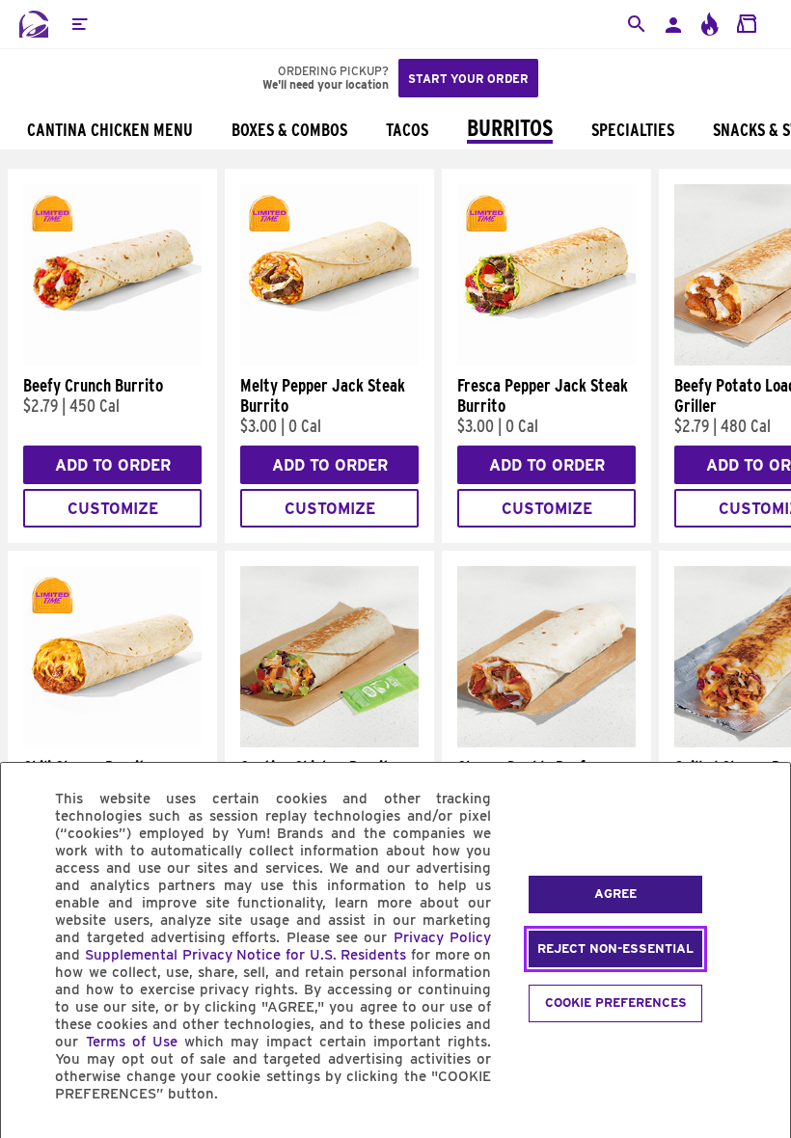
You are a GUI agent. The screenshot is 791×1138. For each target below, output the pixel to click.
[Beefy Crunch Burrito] (112, 360)
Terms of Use (131, 1041)
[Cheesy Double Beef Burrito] (546, 742)
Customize (113, 509)
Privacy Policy (442, 937)
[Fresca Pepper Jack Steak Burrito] (546, 360)
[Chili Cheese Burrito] (112, 742)
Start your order (468, 78)
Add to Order (113, 465)
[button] (79, 24)
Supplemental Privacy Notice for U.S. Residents (245, 954)
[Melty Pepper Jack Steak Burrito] (329, 360)
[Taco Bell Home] (33, 24)
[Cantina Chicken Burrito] (329, 742)
